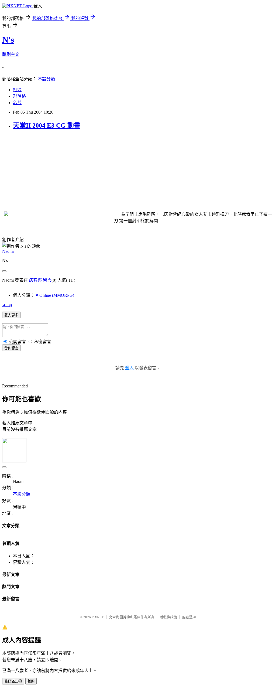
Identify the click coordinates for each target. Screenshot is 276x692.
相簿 (17, 89)
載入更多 (11, 315)
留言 (47, 280)
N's (8, 40)
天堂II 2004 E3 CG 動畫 (46, 125)
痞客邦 (35, 280)
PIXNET (98, 617)
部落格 (19, 96)
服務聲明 (189, 617)
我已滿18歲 (13, 681)
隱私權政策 (168, 617)
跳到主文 (10, 54)
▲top (7, 304)
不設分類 (46, 79)
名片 (17, 102)
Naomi (8, 251)
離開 (30, 681)
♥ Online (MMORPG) (55, 295)
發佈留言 (11, 348)
